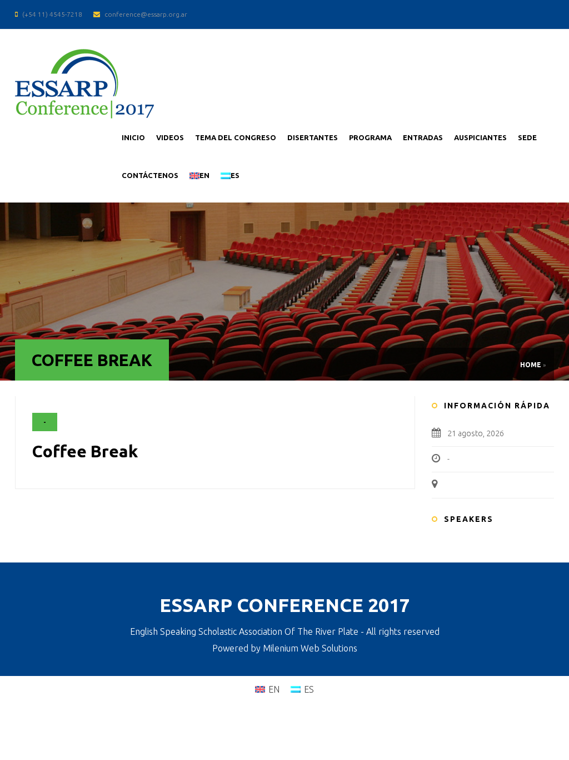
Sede (527, 137)
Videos (170, 137)
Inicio (133, 137)
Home (530, 364)
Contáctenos (150, 175)
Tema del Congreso (235, 137)
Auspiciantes (480, 137)
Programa (370, 137)
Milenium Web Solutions (310, 648)
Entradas (423, 137)
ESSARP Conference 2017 (284, 604)
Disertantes (312, 137)
